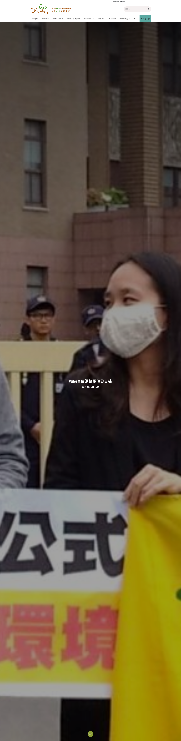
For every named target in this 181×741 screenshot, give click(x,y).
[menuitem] (35, 19)
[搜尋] (148, 9)
